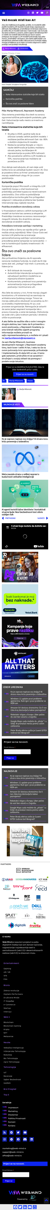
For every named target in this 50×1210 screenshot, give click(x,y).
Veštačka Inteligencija (14, 1048)
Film (5, 979)
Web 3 (7, 1017)
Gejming (7, 968)
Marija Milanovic (16, 380)
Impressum (13, 1107)
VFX (5, 975)
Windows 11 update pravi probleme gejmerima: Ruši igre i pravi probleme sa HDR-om (28, 701)
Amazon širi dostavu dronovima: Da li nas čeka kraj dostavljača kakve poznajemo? (26, 794)
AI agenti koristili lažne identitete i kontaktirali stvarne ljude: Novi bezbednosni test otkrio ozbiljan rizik (23, 512)
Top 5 (6, 1094)
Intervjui (8, 1012)
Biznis (7, 985)
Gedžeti (7, 1083)
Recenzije (8, 1076)
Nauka (7, 1042)
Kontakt (11, 1121)
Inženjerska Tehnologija (15, 1051)
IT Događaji (9, 1001)
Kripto (6, 1029)
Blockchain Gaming (12, 1026)
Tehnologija (10, 1067)
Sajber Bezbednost (12, 1079)
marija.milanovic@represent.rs (20, 337)
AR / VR (7, 972)
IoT (5, 1072)
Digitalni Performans (13, 994)
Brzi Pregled (10, 1089)
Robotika (8, 1055)
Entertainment (11, 963)
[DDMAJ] (20, 664)
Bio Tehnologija (11, 1058)
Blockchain (9, 1022)
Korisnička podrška (14, 99)
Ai (4, 380)
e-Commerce (9, 1004)
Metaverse (8, 1036)
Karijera (11, 1125)
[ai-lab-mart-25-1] (20, 567)
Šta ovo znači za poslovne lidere (20, 104)
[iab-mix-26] (20, 632)
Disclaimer (13, 1114)
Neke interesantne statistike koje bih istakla (25, 95)
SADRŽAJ (8, 90)
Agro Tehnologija (12, 1062)
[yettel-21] (20, 599)
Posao (30, 380)
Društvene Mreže (11, 997)
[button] (4, 13)
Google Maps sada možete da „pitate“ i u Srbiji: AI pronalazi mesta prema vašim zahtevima (29, 723)
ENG (47, 7)
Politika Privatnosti (17, 1118)
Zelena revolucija (11, 990)
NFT (5, 1033)
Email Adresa (9, 747)
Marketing (13, 1111)
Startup (7, 1008)
